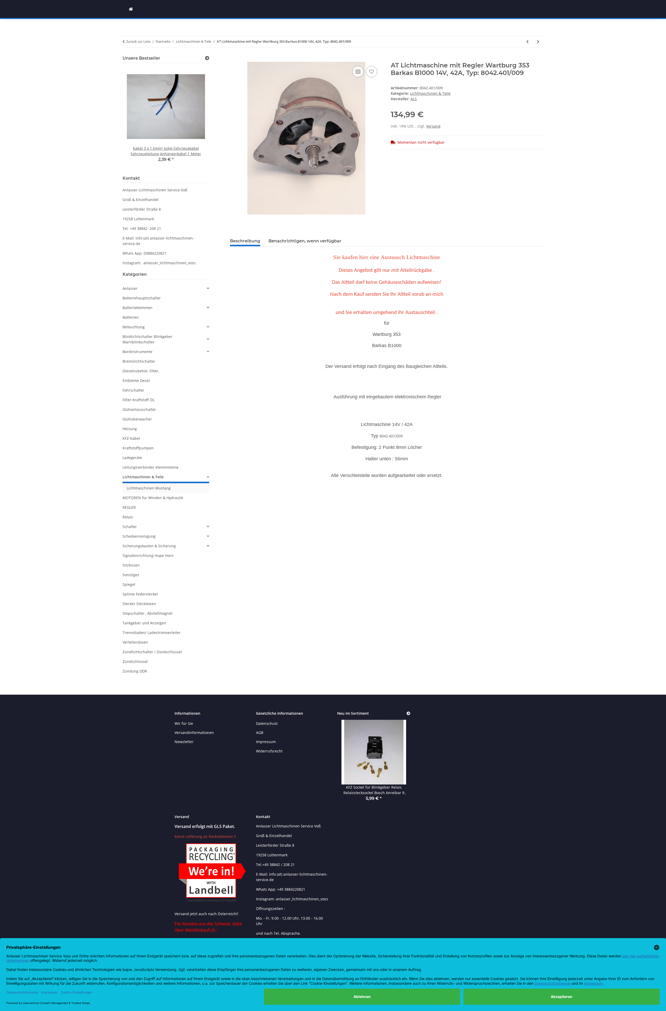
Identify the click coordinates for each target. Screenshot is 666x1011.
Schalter (130, 526)
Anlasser (130, 288)
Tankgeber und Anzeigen (144, 622)
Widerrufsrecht (269, 751)
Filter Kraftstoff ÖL (139, 399)
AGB (259, 732)
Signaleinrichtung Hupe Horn (148, 555)
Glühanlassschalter (139, 409)
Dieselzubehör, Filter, (141, 370)
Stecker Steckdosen (139, 603)
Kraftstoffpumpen (138, 447)
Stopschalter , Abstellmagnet (147, 613)
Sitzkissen (131, 565)
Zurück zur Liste (138, 41)
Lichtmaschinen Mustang (149, 488)
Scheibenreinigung (139, 536)
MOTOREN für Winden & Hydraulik (153, 497)
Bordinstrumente (137, 351)
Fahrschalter (133, 390)
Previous (135, 118)
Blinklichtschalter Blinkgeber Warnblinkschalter (147, 339)
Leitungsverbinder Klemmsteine (150, 467)
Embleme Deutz (136, 380)
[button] (166, 288)
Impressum (266, 741)
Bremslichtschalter (139, 361)
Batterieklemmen (137, 307)
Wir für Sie (184, 723)
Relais (128, 516)
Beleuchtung (134, 326)
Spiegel (129, 584)
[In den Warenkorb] (234, 59)
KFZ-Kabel (131, 438)
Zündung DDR (135, 671)
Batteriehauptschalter (142, 298)
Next (196, 118)
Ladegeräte (132, 457)
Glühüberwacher (137, 419)
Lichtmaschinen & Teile (430, 93)
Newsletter (184, 741)
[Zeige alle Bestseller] (207, 58)
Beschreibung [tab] (245, 240)
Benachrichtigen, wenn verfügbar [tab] (304, 240)
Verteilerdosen (135, 642)
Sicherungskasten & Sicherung (149, 545)
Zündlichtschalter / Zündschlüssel (152, 651)
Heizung (130, 428)
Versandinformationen (194, 732)
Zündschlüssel (135, 661)
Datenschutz (267, 723)
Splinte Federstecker (140, 594)
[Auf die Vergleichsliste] (358, 71)
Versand (433, 126)
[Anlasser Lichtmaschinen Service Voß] (131, 9)
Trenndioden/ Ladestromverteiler (152, 632)
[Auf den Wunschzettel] (371, 71)
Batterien (131, 317)
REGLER (129, 507)
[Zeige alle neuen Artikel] (408, 713)
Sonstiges (131, 574)
